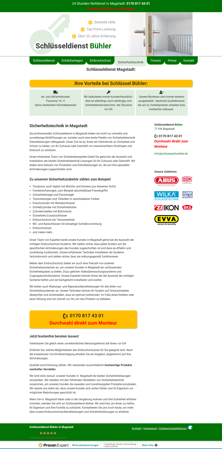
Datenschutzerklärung (172, 428)
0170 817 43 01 (83, 319)
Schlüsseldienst (44, 60)
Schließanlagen (72, 60)
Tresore (155, 60)
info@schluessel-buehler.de (171, 153)
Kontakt (188, 60)
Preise (172, 60)
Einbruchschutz (100, 60)
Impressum (150, 428)
